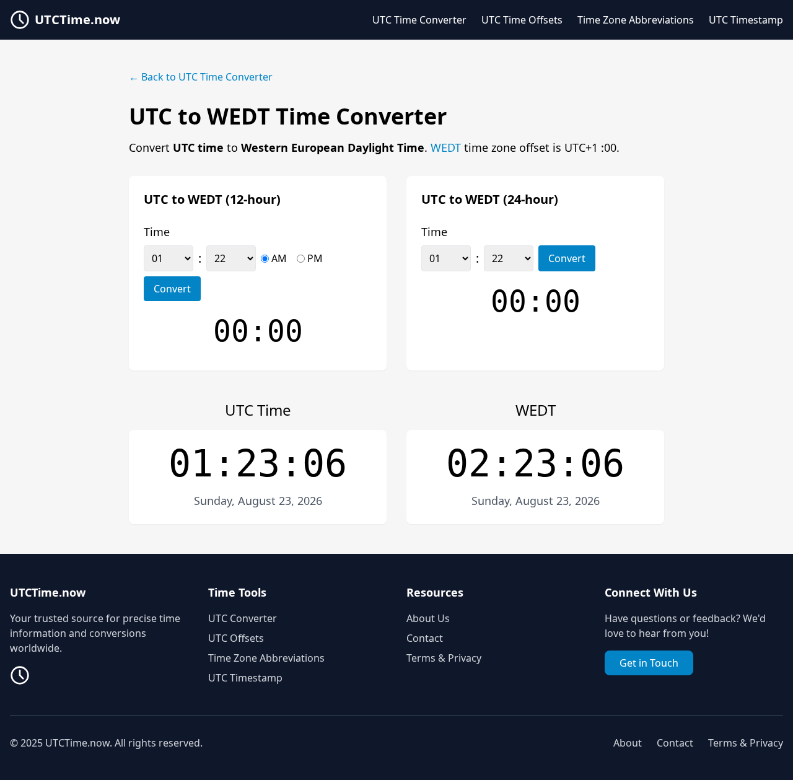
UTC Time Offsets (522, 20)
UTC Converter (242, 618)
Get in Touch (649, 663)
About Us (428, 618)
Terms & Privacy (443, 658)
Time (157, 231)
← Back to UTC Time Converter (201, 77)
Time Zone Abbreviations (635, 20)
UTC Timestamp (746, 20)
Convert (172, 289)
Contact (424, 638)
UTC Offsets (236, 638)
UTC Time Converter (419, 20)
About (627, 743)
